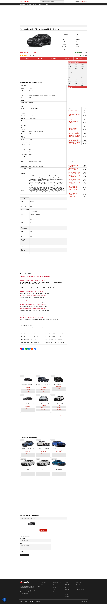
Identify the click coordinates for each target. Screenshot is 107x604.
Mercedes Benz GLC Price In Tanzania (53, 339)
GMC (82, 68)
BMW (76, 72)
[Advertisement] (53, 15)
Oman (54, 585)
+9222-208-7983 (25, 593)
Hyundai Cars (67, 592)
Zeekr (76, 83)
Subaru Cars (67, 596)
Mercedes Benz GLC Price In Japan (29, 339)
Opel (82, 85)
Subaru (76, 68)
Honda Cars (67, 589)
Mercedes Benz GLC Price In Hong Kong (30, 342)
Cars (26, 25)
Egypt (54, 589)
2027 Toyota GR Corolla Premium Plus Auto (73, 197)
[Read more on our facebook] (82, 601)
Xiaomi (76, 81)
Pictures (27, 58)
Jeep (69, 70)
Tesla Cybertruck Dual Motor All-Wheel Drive (73, 111)
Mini (75, 85)
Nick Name (22, 538)
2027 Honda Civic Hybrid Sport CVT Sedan (74, 183)
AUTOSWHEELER (26, 1)
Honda (69, 66)
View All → (70, 87)
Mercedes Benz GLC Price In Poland (29, 331)
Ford (69, 64)
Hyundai (82, 66)
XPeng (82, 83)
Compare (29, 4)
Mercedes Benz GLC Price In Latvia (52, 331)
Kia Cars (66, 594)
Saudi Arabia (55, 592)
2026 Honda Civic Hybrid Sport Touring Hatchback (74, 136)
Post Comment (24, 554)
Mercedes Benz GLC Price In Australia (29, 336)
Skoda (76, 79)
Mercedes (30, 25)
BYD (82, 75)
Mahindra (76, 75)
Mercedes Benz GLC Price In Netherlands (54, 333)
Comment (22, 543)
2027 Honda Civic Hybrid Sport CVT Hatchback (74, 140)
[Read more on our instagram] (86, 601)
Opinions (67, 58)
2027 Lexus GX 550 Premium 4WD (72, 194)
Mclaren (69, 77)
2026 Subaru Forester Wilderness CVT (73, 129)
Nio (68, 79)
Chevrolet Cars (68, 587)
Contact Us (78, 585)
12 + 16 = (22, 551)
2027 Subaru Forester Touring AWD (73, 118)
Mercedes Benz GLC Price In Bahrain (53, 336)
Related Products (80, 58)
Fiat (69, 83)
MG (81, 77)
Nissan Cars (67, 591)
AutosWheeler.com (31, 601)
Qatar (54, 591)
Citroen (69, 81)
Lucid (82, 81)
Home (22, 25)
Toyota (76, 64)
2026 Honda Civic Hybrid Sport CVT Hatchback (74, 143)
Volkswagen (70, 72)
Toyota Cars (67, 585)
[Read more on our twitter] (84, 601)
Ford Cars (67, 584)
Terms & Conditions (80, 589)
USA (54, 584)
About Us (78, 584)
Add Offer (40, 58)
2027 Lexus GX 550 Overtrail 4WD (72, 190)
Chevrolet (82, 64)
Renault (69, 75)
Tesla (76, 70)
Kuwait (54, 587)
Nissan (76, 66)
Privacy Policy (79, 587)
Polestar (82, 79)
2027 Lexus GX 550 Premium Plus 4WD (72, 187)
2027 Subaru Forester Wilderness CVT (73, 125)
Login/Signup (83, 1)
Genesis (76, 77)
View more (62, 415)
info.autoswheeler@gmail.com (27, 591)
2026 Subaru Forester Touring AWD (73, 122)
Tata (69, 85)
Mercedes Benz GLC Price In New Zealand (54, 342)
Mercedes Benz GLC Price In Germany (29, 333)
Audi (82, 72)
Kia (68, 68)
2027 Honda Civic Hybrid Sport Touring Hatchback (74, 133)
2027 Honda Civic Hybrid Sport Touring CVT (74, 180)
